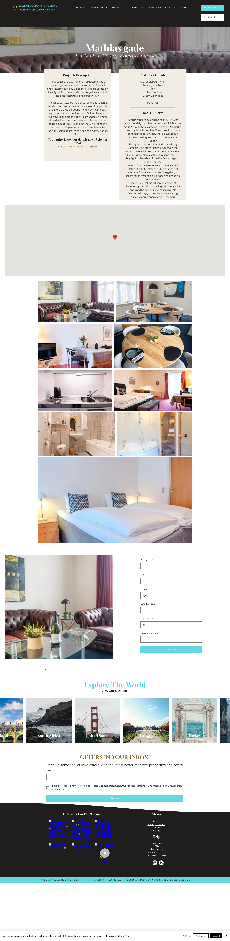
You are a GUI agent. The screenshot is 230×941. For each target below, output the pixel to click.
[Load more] (81, 870)
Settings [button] (186, 936)
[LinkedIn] (161, 862)
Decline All (201, 936)
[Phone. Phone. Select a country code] (145, 595)
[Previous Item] (5, 721)
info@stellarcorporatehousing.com (78, 146)
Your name (146, 560)
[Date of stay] (143, 625)
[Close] (226, 935)
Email (144, 574)
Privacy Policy (123, 936)
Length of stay (147, 604)
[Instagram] (155, 862)
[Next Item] (224, 721)
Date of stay (146, 618)
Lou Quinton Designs (67, 880)
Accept (216, 936)
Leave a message (150, 633)
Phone (144, 589)
